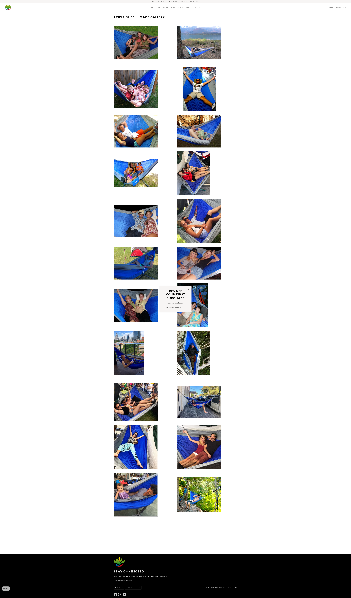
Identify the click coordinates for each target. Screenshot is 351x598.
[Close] (188, 289)
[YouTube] (123, 592)
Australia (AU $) (132, 588)
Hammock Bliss (212, 588)
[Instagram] (119, 592)
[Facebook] (114, 592)
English (118, 588)
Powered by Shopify (230, 588)
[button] (152, 7)
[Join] (183, 306)
